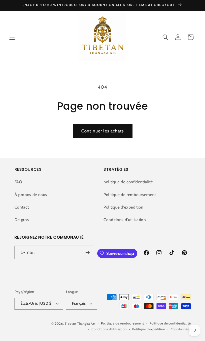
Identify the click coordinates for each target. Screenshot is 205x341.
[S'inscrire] (88, 252)
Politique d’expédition (148, 329)
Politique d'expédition (124, 207)
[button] (12, 37)
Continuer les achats (102, 130)
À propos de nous (30, 194)
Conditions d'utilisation (125, 219)
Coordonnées (181, 329)
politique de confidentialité (128, 181)
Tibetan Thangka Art (80, 323)
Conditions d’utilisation (109, 329)
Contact (21, 207)
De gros (21, 219)
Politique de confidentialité (170, 323)
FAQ (18, 181)
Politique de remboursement (130, 194)
